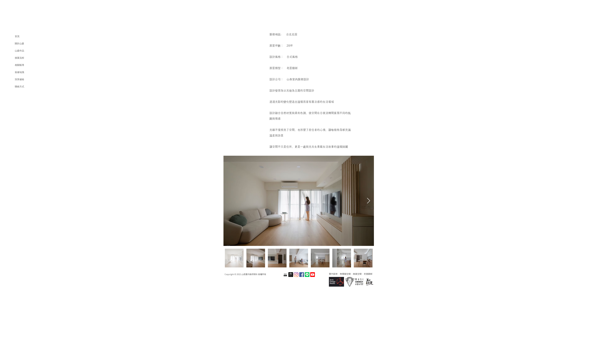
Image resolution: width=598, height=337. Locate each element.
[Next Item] (368, 201)
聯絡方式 (19, 86)
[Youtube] (312, 274)
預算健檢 (19, 79)
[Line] (307, 274)
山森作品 (19, 50)
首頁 (17, 36)
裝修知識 (19, 72)
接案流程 (19, 58)
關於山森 (19, 43)
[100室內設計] (285, 274)
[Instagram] (296, 274)
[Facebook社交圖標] (301, 274)
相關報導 (19, 65)
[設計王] (290, 274)
